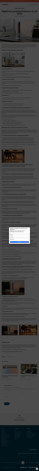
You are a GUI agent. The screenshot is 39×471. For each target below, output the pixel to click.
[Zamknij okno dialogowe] (29, 228)
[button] (19, 236)
